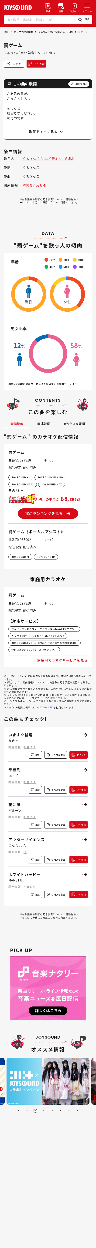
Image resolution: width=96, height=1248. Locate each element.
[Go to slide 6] (60, 1110)
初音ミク (30, 747)
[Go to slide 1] (18, 1110)
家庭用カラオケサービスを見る (62, 660)
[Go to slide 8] (77, 1110)
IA (25, 852)
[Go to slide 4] (43, 1110)
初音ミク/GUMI (34, 185)
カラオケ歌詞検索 (23, 31)
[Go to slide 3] (35, 1110)
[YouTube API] (44, 707)
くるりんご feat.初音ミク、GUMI (55, 31)
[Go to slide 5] (52, 1110)
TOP (6, 31)
